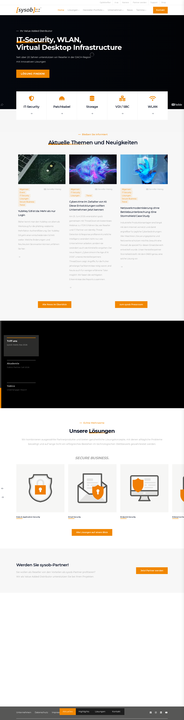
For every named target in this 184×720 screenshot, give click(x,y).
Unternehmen (115, 10)
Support (153, 2)
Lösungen (73, 10)
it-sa (116, 2)
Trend (22, 205)
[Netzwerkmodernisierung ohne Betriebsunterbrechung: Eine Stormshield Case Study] (144, 169)
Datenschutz (41, 712)
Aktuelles (67, 711)
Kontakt (116, 711)
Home (61, 10)
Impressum (57, 712)
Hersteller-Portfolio (93, 10)
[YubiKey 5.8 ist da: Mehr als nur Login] (41, 169)
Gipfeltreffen (105, 2)
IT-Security (24, 195)
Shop (163, 2)
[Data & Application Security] (40, 488)
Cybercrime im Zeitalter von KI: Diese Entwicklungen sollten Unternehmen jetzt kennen (88, 205)
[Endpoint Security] (144, 488)
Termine (140, 10)
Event (22, 192)
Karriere (125, 2)
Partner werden (140, 2)
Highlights (84, 711)
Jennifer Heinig (54, 189)
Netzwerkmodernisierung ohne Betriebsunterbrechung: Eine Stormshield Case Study (139, 211)
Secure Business (27, 202)
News (130, 10)
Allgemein (24, 189)
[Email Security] (92, 488)
